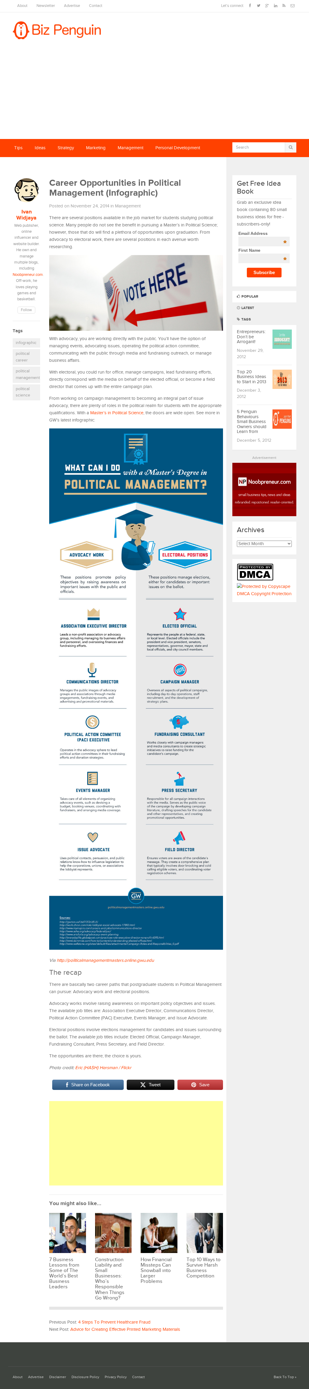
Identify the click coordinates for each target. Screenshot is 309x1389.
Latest (247, 308)
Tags (246, 319)
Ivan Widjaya (26, 215)
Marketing (96, 147)
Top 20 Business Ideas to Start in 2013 (251, 376)
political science (23, 392)
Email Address (262, 233)
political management (28, 374)
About (22, 6)
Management (130, 147)
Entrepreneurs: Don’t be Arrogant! (251, 336)
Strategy (66, 147)
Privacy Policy (116, 1377)
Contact (95, 6)
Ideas (40, 147)
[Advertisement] (154, 94)
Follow (26, 310)
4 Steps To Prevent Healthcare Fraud (114, 1322)
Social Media (26, 166)
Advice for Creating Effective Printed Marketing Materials (125, 1329)
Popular (249, 296)
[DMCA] (256, 579)
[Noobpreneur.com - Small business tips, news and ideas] (264, 514)
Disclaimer (57, 1377)
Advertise (72, 6)
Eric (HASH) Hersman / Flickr (103, 1067)
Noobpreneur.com (28, 275)
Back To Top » (285, 1377)
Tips (18, 147)
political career (23, 357)
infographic (26, 342)
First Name (262, 250)
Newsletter (46, 6)
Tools (56, 166)
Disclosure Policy (85, 1377)
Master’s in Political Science (116, 412)
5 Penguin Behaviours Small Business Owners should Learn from (251, 421)
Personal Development (177, 147)
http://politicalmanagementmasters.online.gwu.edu (105, 960)
